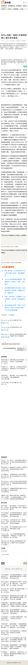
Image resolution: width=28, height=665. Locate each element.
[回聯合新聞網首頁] (2, 2)
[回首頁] (6, 2)
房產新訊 (4, 6)
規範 (3, 563)
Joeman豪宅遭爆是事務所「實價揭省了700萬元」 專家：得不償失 (15, 281)
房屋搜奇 (19, 6)
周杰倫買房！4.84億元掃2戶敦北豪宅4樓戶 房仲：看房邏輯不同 (15, 273)
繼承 (10, 9)
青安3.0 (4, 9)
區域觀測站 (11, 6)
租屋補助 (16, 9)
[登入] (24, 3)
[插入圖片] (21, 563)
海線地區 (4, 314)
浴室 (22, 9)
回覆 (25, 563)
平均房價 (11, 314)
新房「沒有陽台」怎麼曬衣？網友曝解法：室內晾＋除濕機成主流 (15, 299)
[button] (26, 2)
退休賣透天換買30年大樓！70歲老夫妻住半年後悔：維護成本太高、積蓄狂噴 (15, 290)
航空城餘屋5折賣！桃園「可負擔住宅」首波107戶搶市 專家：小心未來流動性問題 (15, 307)
